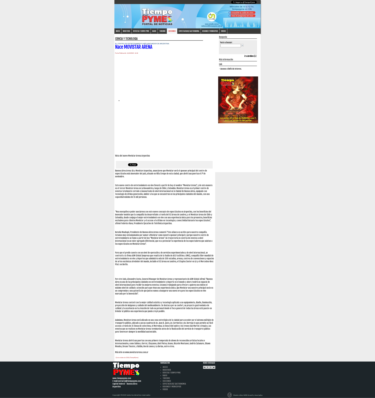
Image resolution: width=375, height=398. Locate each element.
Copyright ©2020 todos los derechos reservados (131, 395)
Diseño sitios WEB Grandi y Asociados (247, 395)
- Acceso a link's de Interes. (230, 69)
